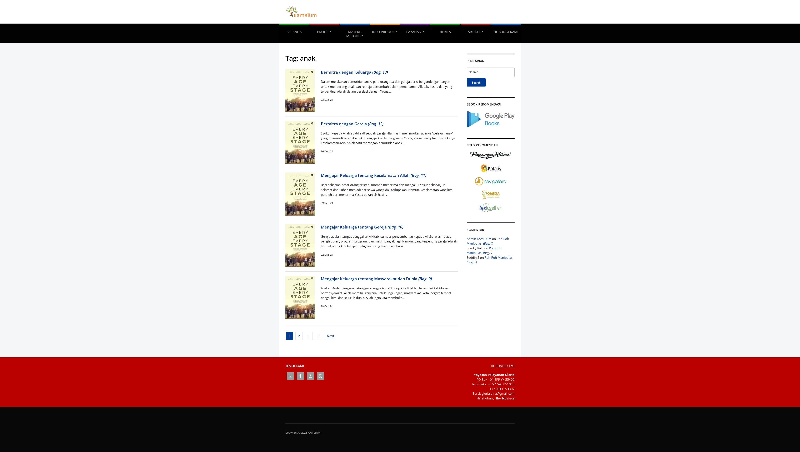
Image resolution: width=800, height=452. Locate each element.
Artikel (474, 32)
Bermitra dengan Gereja (352, 123)
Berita (445, 32)
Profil (323, 32)
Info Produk (383, 32)
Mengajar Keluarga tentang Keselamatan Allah (373, 175)
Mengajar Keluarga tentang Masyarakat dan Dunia (376, 278)
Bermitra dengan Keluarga (354, 72)
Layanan (413, 32)
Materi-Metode (353, 34)
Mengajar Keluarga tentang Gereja (362, 227)
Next (330, 336)
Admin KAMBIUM (479, 239)
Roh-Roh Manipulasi (488, 241)
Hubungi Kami (506, 32)
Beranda (294, 32)
